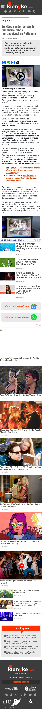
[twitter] (19, 12)
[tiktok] (10, 12)
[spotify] (5, 12)
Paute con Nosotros (21, 682)
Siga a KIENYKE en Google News (17, 306)
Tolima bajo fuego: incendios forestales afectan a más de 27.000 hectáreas (21, 653)
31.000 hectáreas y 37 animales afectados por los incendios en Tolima (21, 642)
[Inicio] (20, 6)
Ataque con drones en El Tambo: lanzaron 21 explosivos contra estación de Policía (22, 637)
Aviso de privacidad (21, 674)
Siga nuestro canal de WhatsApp (17, 317)
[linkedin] (24, 12)
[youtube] (29, 12)
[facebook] (34, 12)
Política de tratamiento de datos (21, 677)
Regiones (7, 20)
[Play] (21, 227)
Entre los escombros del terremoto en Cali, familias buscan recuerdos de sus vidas (22, 647)
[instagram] (15, 12)
